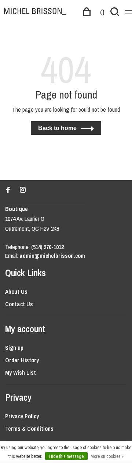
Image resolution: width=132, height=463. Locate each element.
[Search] (114, 13)
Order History (22, 360)
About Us (16, 292)
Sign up (14, 348)
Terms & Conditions (29, 429)
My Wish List (20, 372)
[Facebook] (8, 190)
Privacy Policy (22, 416)
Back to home (57, 128)
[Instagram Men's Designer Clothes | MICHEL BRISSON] (23, 190)
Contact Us (19, 304)
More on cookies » (107, 456)
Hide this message (66, 456)
